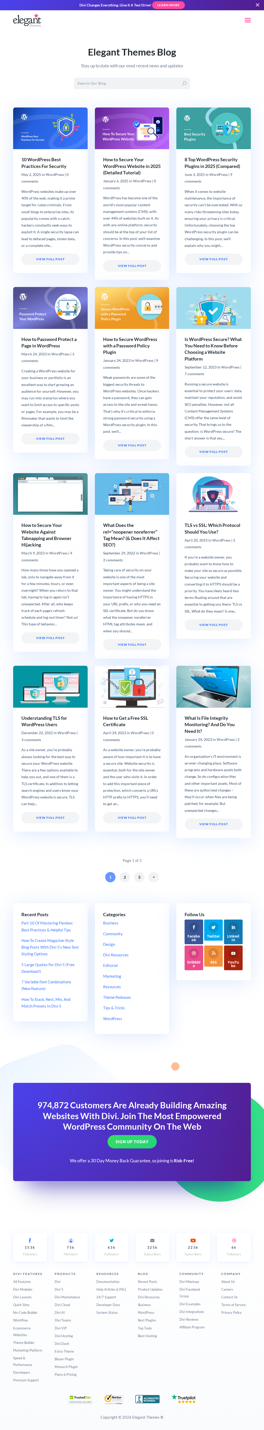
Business (110, 923)
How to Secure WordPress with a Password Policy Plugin (130, 345)
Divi (58, 1282)
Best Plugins (147, 1320)
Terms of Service (233, 1305)
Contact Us (229, 1297)
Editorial (110, 965)
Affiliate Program (192, 1327)
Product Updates (150, 1289)
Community (113, 933)
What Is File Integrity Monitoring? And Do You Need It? (210, 724)
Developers (21, 1372)
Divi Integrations (191, 1312)
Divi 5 (59, 1289)
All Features (22, 1282)
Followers (30, 1250)
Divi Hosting (64, 1336)
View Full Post (50, 259)
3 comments (31, 740)
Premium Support (26, 1380)
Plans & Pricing (66, 1374)
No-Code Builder (25, 1312)
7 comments (194, 374)
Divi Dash (62, 1344)
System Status (107, 1312)
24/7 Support (106, 1297)
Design (109, 944)
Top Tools (145, 1328)
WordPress (55, 175)
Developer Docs (108, 1305)
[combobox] (132, 83)
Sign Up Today (132, 1141)
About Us (228, 1282)
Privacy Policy (231, 1312)
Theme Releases (117, 997)
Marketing (112, 976)
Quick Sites (21, 1305)
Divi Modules (22, 1289)
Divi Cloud (62, 1305)
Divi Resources (116, 954)
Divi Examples (190, 1304)
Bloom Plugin (64, 1359)
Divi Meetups (189, 1282)
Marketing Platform (27, 1350)
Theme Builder (24, 1343)
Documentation (107, 1282)
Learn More (168, 5)
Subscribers (152, 1250)
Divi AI (60, 1312)
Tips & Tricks (114, 1007)
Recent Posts (147, 1282)
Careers (227, 1289)
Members (71, 1250)
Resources (112, 986)
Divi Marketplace (67, 1297)
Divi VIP (61, 1328)
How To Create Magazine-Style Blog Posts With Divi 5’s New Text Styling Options (50, 947)
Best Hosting (147, 1336)
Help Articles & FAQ (111, 1289)
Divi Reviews (189, 1319)
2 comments (113, 560)
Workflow (20, 1320)
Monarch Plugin (66, 1367)
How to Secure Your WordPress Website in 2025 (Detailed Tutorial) (132, 166)
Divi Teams (63, 1320)
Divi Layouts (22, 1297)
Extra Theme (64, 1351)
